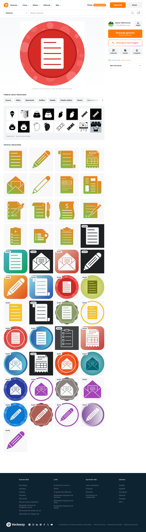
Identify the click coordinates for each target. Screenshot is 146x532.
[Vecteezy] (6, 5)
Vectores (13, 5)
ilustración (30, 100)
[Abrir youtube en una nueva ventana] (52, 524)
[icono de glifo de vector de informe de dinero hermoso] (67, 210)
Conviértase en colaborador (91, 496)
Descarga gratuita (125, 33)
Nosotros (89, 492)
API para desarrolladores (28, 502)
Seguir (138, 25)
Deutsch (122, 495)
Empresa (22, 495)
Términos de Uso (99, 524)
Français (122, 498)
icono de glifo (93, 100)
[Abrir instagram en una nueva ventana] (33, 524)
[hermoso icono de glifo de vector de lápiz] (41, 159)
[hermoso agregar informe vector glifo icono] (15, 236)
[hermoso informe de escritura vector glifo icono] (92, 210)
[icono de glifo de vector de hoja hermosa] (67, 185)
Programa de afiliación (62, 492)
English (122, 485)
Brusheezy (23, 485)
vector (79, 100)
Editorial (47, 5)
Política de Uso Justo (131, 524)
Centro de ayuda (92, 485)
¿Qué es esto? (126, 60)
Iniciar (134, 5)
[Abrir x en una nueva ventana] (48, 524)
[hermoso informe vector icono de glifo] (15, 159)
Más (57, 5)
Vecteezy (22, 488)
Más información (116, 66)
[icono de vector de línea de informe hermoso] (67, 338)
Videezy (22, 492)
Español (122, 488)
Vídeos (35, 5)
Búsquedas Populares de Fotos (63, 501)
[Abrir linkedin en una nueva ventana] (37, 524)
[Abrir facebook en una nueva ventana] (29, 524)
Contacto (89, 488)
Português (123, 492)
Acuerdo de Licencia (61, 485)
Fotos (25, 5)
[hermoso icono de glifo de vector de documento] (67, 159)
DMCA (56, 488)
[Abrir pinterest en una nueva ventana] (41, 524)
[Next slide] (100, 100)
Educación (23, 498)
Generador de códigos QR (29, 514)
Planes (89, 5)
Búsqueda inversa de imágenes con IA (27, 506)
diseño (52, 100)
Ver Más (96, 127)
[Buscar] (132, 13)
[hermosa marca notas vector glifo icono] (41, 236)
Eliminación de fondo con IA (30, 510)
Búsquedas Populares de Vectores (63, 496)
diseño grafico (66, 100)
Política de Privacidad (114, 524)
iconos (8, 100)
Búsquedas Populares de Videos (63, 507)
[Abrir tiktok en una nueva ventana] (44, 524)
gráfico (42, 100)
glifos (18, 100)
